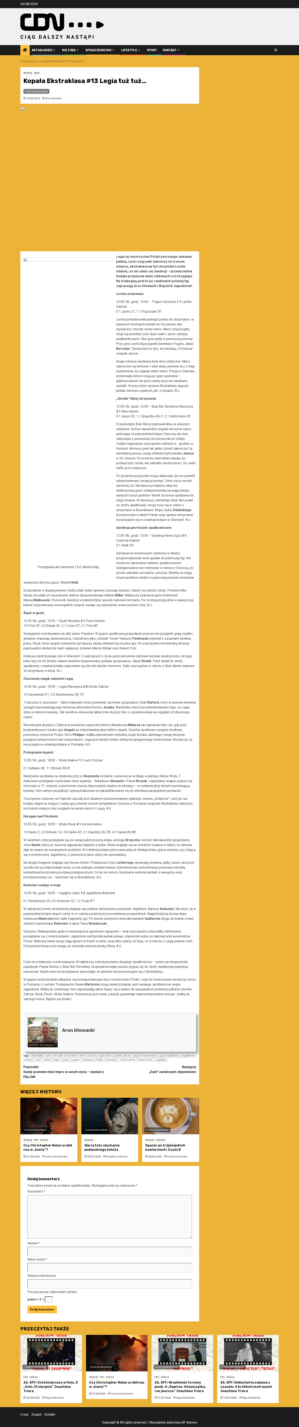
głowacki (105, 1055)
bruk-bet (71, 1055)
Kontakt (170, 50)
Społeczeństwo (98, 50)
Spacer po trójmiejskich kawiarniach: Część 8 (165, 1147)
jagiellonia (188, 1055)
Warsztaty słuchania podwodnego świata (102, 1147)
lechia (47, 1059)
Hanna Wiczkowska (56, 1156)
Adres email (37, 1259)
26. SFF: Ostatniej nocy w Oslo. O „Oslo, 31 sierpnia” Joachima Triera (50, 1387)
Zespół (36, 1414)
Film (36, 1140)
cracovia (92, 1055)
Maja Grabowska (54, 1397)
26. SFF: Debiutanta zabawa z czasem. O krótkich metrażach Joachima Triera (246, 1387)
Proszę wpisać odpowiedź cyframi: (52, 1292)
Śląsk (99, 1059)
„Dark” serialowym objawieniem (172, 1069)
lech (38, 1059)
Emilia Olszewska (177, 1156)
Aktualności (42, 50)
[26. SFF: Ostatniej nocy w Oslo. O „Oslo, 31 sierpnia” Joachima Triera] (51, 1353)
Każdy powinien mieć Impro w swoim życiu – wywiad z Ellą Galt (63, 1072)
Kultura (69, 50)
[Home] (25, 50)
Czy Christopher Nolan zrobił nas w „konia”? (47, 1147)
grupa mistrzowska (144, 1055)
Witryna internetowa (41, 1276)
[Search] (275, 50)
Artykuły (27, 72)
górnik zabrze (122, 1055)
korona (29, 1059)
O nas (24, 1414)
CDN (81, 1055)
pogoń (76, 1059)
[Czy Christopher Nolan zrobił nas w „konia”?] (48, 1116)
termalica (111, 1059)
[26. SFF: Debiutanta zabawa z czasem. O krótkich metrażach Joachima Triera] (248, 1353)
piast (66, 1059)
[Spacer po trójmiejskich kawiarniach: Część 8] (170, 1116)
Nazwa (33, 1243)
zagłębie (161, 1059)
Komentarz (36, 1191)
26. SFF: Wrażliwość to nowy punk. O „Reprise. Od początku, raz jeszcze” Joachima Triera (180, 1387)
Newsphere (158, 1422)
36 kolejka (37, 1055)
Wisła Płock (146, 1059)
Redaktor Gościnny (116, 1156)
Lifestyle (129, 50)
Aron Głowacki (53, 98)
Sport (152, 50)
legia (57, 1059)
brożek (59, 1055)
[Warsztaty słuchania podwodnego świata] (109, 1116)
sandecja (88, 1059)
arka (48, 1055)
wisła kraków (127, 1059)
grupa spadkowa (169, 1055)
